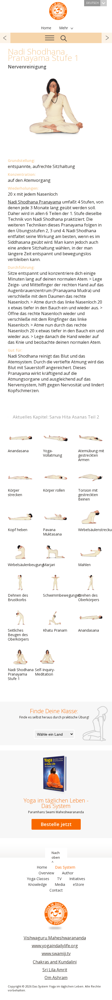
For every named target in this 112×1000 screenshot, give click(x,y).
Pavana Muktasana (52, 532)
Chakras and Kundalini (55, 962)
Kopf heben (17, 529)
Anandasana (18, 450)
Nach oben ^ (56, 857)
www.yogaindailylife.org (55, 946)
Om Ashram (56, 977)
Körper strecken (15, 492)
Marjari (49, 564)
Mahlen (84, 564)
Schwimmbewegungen (62, 595)
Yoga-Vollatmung (52, 453)
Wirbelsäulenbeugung (26, 564)
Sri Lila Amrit (54, 970)
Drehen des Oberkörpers (88, 597)
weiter (107, 38)
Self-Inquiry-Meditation (45, 672)
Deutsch (92, 3)
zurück (5, 38)
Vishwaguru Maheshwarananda (55, 938)
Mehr (63, 27)
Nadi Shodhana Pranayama (34, 202)
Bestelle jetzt (56, 824)
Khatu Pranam (55, 630)
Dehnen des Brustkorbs (18, 597)
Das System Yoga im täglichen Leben (58, 10)
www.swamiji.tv (56, 953)
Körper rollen (54, 490)
